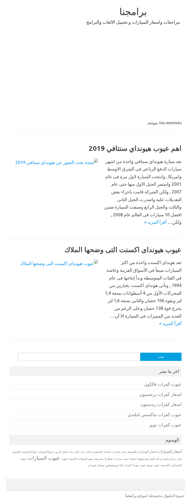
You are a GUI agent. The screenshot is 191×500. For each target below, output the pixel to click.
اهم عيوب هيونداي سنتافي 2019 (135, 148)
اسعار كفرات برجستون (160, 394)
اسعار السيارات (170, 451)
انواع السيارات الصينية (24, 451)
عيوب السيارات (44, 458)
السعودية (97, 451)
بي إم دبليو (170, 458)
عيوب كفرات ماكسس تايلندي (155, 414)
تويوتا (141, 458)
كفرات (128, 465)
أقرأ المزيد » (155, 222)
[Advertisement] (95, 72)
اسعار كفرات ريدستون (161, 404)
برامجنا (133, 11)
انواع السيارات (45, 451)
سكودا (133, 458)
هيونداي (92, 465)
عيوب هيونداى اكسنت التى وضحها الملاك (123, 249)
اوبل (179, 458)
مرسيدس (112, 465)
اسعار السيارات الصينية (142, 451)
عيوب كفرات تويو (166, 424)
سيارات (118, 458)
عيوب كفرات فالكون (163, 384)
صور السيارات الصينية (81, 458)
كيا (121, 465)
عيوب (64, 458)
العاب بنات (85, 451)
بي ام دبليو (156, 458)
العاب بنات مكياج (70, 451)
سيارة (108, 458)
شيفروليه (98, 458)
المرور (57, 451)
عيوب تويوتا (153, 465)
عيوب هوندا (139, 465)
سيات (125, 458)
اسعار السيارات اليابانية (115, 451)
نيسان (101, 465)
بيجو (147, 458)
